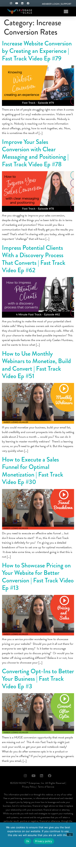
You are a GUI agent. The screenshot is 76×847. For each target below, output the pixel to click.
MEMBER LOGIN (50, 4)
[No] (69, 834)
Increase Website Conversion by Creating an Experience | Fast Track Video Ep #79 (37, 51)
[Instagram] (11, 3)
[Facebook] (28, 3)
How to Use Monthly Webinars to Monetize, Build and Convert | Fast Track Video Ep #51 (36, 364)
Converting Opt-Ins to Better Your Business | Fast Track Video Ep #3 (38, 679)
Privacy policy (43, 841)
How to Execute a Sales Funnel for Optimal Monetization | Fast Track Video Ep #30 (32, 470)
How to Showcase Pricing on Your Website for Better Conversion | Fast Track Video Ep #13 (38, 576)
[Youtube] (16, 3)
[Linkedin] (22, 3)
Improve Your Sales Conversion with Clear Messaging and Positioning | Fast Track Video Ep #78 (35, 153)
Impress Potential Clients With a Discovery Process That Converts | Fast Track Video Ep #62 (33, 259)
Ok (27, 841)
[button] (66, 11)
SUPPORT (66, 4)
